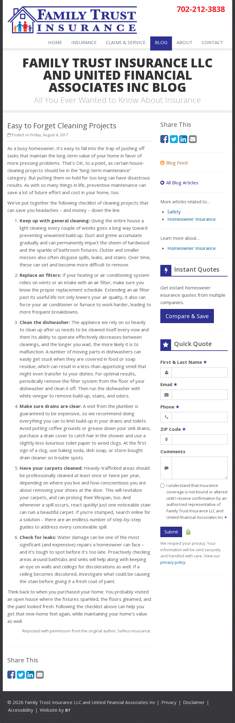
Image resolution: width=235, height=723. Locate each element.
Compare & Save (187, 316)
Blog (161, 42)
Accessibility (20, 710)
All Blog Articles (182, 182)
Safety (174, 212)
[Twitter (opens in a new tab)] (21, 674)
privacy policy (172, 562)
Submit (171, 532)
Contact (212, 42)
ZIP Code (173, 429)
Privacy (169, 702)
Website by (55, 710)
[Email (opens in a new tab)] (40, 674)
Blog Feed (177, 163)
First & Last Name (183, 362)
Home (55, 42)
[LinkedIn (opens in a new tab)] (30, 674)
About (184, 42)
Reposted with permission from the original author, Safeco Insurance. (86, 631)
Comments (172, 451)
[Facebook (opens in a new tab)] (11, 674)
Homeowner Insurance (191, 219)
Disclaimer (194, 702)
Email (168, 384)
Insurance (84, 42)
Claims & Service (126, 42)
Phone (170, 407)
